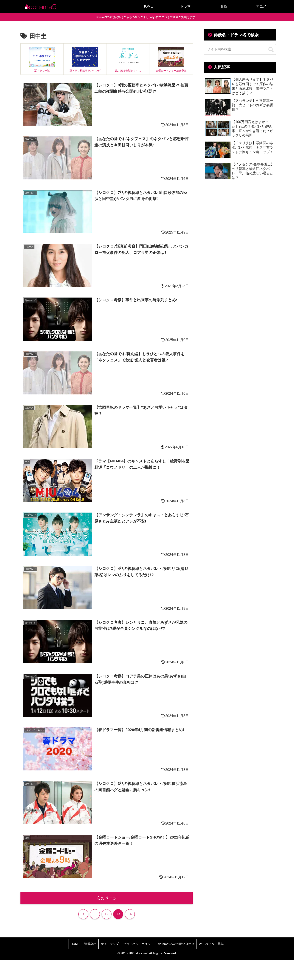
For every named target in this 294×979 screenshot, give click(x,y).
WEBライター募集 (211, 944)
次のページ (106, 898)
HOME (75, 944)
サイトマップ (110, 944)
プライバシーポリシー (138, 944)
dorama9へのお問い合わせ (176, 944)
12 (106, 914)
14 (130, 914)
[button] (271, 50)
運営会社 (90, 944)
